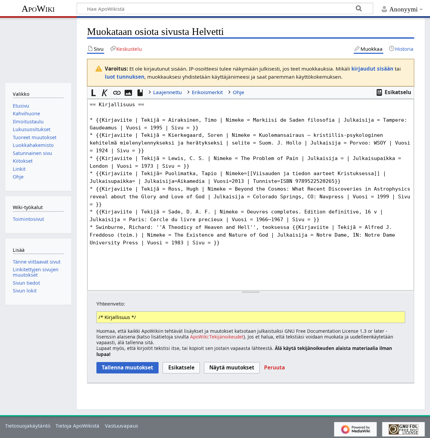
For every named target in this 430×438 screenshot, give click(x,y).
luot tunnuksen (124, 76)
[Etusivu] (38, 50)
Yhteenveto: (110, 303)
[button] (394, 92)
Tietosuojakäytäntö (27, 425)
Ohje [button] (238, 92)
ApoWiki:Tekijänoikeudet (217, 336)
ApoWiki (38, 8)
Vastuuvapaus (121, 425)
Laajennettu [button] (167, 92)
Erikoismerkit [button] (207, 92)
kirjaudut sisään (372, 68)
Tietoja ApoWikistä (77, 425)
